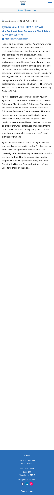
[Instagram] (31, 484)
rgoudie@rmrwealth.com (16, 38)
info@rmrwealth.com (27, 479)
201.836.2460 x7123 (14, 35)
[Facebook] (22, 484)
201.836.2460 (29, 460)
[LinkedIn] (27, 484)
